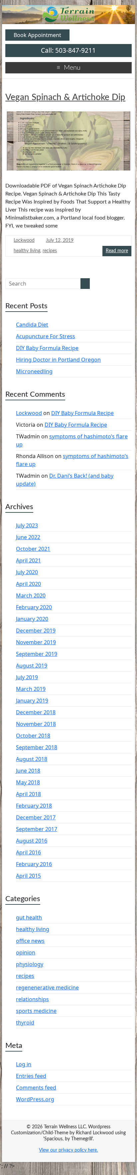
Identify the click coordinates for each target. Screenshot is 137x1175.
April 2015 (28, 875)
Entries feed (31, 1076)
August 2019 (31, 665)
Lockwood (24, 240)
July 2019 (27, 677)
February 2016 (34, 864)
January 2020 (32, 619)
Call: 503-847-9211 (68, 50)
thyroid (25, 1022)
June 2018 (28, 770)
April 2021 (28, 560)
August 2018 (31, 759)
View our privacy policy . (68, 1150)
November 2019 (36, 642)
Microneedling (34, 371)
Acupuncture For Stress (45, 336)
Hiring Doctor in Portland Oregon (58, 359)
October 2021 (33, 548)
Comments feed (36, 1087)
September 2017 (36, 829)
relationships (32, 999)
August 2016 (31, 840)
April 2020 (28, 584)
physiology (29, 964)
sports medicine (36, 1011)
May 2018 (28, 782)
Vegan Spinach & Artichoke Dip (65, 97)
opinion (25, 952)
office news (30, 940)
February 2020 (34, 607)
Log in (23, 1064)
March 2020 (31, 595)
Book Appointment (37, 35)
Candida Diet (32, 324)
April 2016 (28, 852)
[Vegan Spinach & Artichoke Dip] (68, 143)
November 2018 (36, 724)
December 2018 (36, 712)
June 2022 (28, 537)
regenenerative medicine (47, 987)
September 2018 (36, 747)
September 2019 (36, 654)
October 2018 (33, 735)
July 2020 (27, 572)
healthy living (27, 251)
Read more (117, 251)
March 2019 (31, 689)
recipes (50, 251)
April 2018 (28, 794)
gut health (29, 917)
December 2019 (36, 630)
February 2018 (34, 805)
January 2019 (32, 700)
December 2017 (36, 817)
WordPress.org (35, 1099)
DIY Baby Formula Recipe (47, 348)
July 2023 (27, 525)
